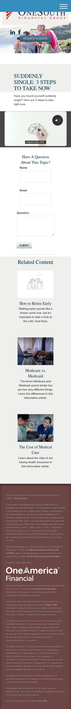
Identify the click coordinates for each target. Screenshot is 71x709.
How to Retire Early (35, 303)
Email (23, 190)
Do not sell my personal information (43, 556)
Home (34, 29)
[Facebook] (19, 32)
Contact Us (49, 29)
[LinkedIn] (12, 32)
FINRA (48, 605)
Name (23, 167)
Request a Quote (35, 38)
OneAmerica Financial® (44, 589)
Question (23, 212)
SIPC (54, 605)
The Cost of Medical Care (35, 449)
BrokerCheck (21, 498)
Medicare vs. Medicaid (35, 373)
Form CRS (41, 701)
